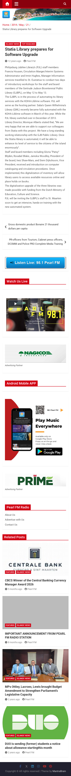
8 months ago (15, 642)
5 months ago (15, 589)
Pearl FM (31, 61)
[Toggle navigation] (16, 4)
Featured (10, 572)
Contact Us (11, 524)
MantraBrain (59, 771)
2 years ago (14, 699)
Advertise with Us (14, 519)
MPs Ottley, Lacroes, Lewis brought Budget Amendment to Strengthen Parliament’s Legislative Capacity (33, 690)
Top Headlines (28, 44)
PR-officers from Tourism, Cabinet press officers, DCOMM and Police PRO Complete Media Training (35, 242)
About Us (10, 514)
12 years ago (14, 61)
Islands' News (12, 44)
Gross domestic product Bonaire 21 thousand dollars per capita (33, 226)
